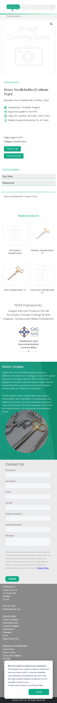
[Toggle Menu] (52, 7)
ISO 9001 (7, 659)
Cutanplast (7, 632)
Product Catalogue (11, 619)
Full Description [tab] (11, 169)
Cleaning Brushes (10, 623)
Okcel (5, 635)
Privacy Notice (9, 652)
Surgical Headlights (11, 626)
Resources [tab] (8, 182)
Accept (39, 692)
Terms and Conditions (12, 655)
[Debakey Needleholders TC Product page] (42, 233)
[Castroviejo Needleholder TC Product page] (42, 273)
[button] (51, 24)
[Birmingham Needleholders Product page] (15, 233)
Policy (12, 649)
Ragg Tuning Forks (11, 639)
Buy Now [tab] (8, 176)
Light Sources (9, 629)
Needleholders (14, 16)
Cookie (6, 649)
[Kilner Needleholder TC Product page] (15, 273)
